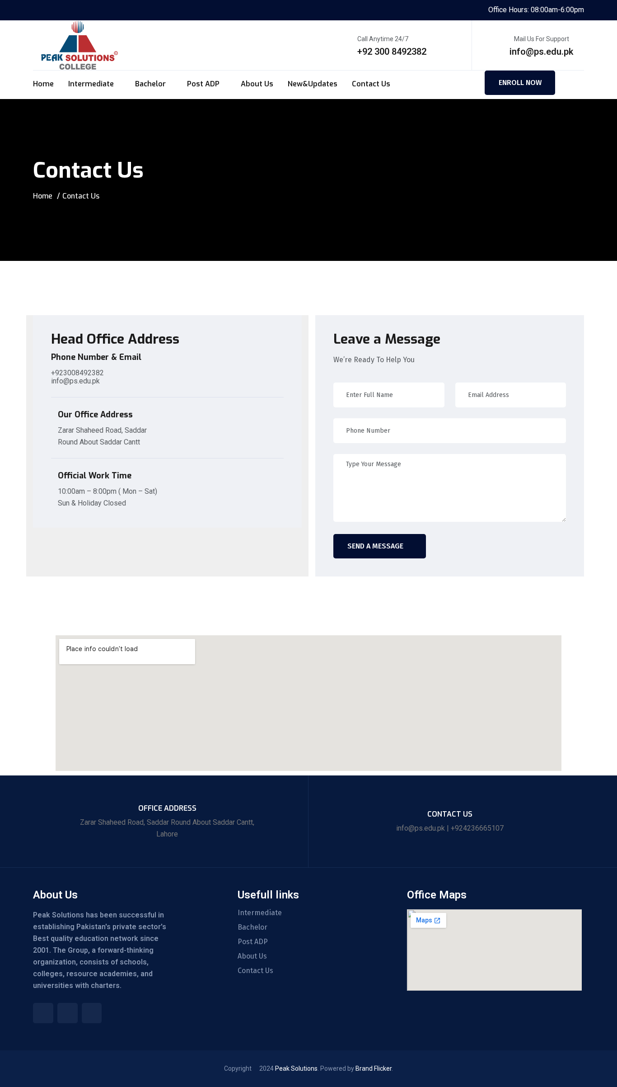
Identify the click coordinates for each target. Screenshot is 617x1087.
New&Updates (312, 84)
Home (43, 84)
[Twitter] (67, 1013)
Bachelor (150, 84)
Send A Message (375, 546)
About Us (257, 84)
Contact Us (371, 84)
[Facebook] (43, 1013)
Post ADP (203, 84)
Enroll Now (520, 82)
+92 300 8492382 (391, 51)
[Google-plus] (92, 1013)
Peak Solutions (296, 1068)
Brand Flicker (373, 1068)
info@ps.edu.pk (541, 51)
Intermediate (91, 84)
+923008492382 (77, 373)
